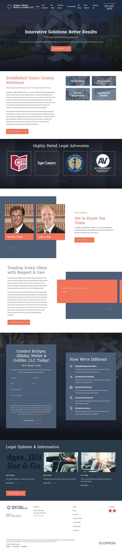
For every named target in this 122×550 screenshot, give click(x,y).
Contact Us (76, 530)
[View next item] (64, 181)
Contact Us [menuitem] (95, 6)
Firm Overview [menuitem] (45, 6)
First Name (14, 377)
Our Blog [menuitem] (79, 6)
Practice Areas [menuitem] (60, 6)
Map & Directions (39, 515)
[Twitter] (114, 511)
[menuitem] (8, 546)
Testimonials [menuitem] (71, 6)
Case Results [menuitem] (86, 6)
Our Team (75, 514)
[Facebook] (110, 511)
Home (74, 510)
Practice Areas (77, 518)
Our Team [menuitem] (52, 6)
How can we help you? (17, 395)
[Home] (20, 6)
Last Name (35, 377)
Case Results (77, 526)
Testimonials (76, 522)
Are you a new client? (16, 389)
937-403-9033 (109, 8)
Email (33, 383)
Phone (12, 383)
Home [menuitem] (38, 6)
